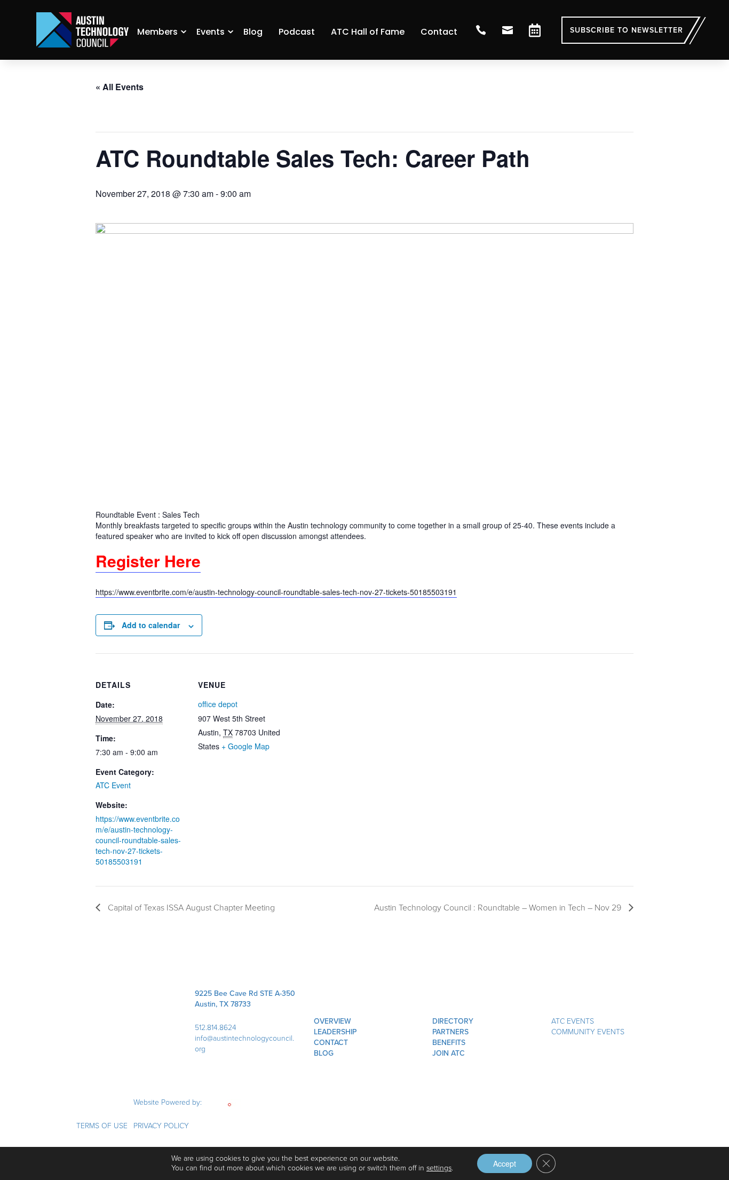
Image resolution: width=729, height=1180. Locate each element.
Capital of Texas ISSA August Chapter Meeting (190, 907)
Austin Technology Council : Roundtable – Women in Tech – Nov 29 (498, 907)
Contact (439, 32)
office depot (217, 704)
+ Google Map (245, 746)
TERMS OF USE (102, 1125)
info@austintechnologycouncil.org (244, 1044)
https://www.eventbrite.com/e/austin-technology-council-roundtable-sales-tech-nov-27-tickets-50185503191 (276, 592)
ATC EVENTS (572, 1021)
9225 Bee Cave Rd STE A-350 (245, 993)
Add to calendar (151, 625)
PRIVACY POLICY (161, 1125)
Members (157, 32)
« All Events (120, 87)
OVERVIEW (332, 1021)
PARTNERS (450, 1032)
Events (210, 32)
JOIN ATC (448, 1053)
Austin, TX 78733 (223, 1004)
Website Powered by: (168, 1102)
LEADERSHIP (335, 1032)
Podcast (297, 32)
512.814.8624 (215, 1027)
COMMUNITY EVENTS (587, 1032)
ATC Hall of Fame (368, 32)
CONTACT (331, 1042)
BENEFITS (448, 1042)
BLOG (324, 1053)
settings (438, 1168)
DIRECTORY (452, 1021)
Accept (504, 1163)
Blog (253, 32)
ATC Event (113, 785)
